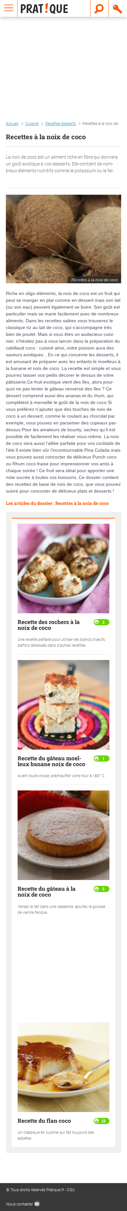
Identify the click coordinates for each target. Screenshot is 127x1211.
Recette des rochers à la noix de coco (49, 624)
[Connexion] (118, 8)
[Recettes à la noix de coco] (63, 239)
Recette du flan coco (44, 1120)
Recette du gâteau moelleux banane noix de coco (51, 761)
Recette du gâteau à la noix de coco (47, 891)
